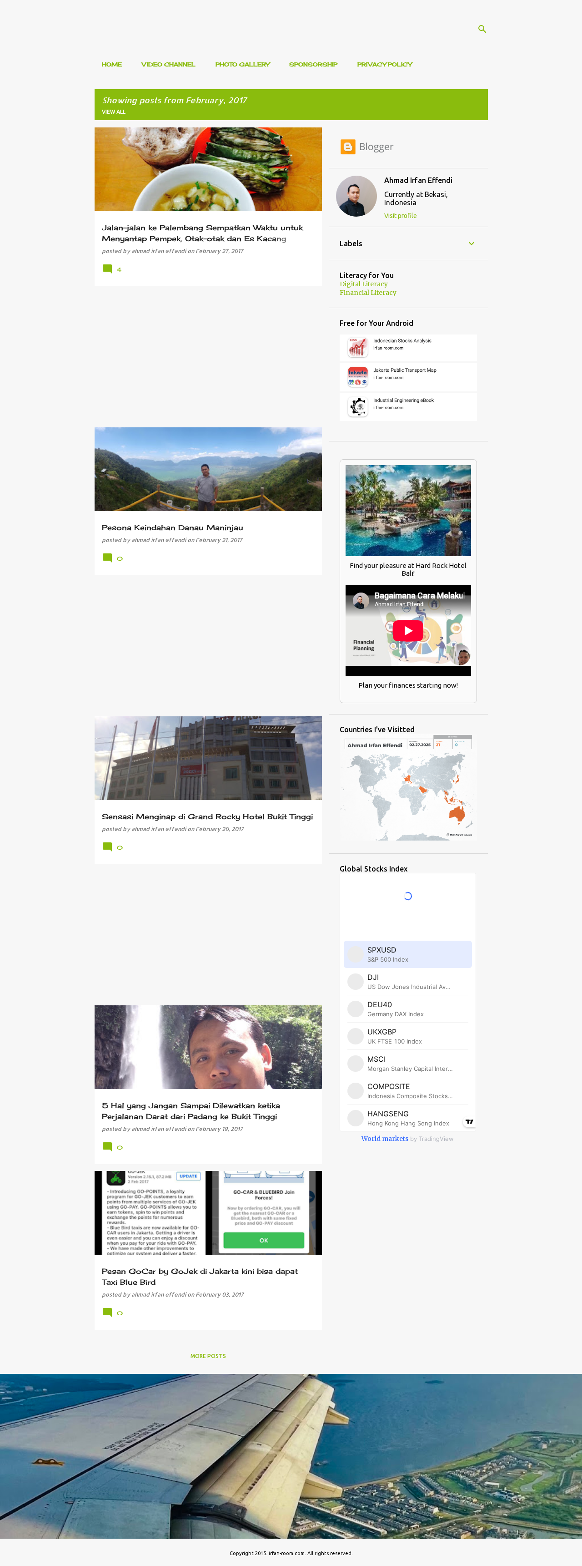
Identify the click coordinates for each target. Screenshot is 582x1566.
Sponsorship (313, 64)
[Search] (482, 29)
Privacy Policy (384, 64)
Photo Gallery (242, 64)
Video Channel (169, 64)
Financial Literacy (368, 293)
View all (113, 112)
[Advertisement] (205, 357)
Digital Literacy (364, 284)
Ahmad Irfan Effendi (418, 180)
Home (112, 64)
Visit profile (400, 215)
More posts (208, 1356)
